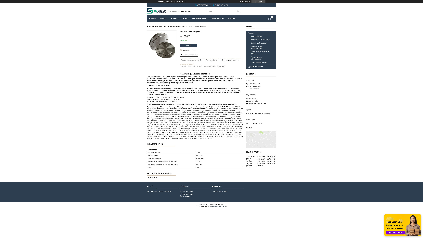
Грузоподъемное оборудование (257, 58)
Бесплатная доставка (190, 55)
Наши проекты (218, 18)
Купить (188, 45)
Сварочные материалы (259, 62)
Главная (152, 18)
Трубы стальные (256, 36)
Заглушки (185, 26)
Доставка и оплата (199, 18)
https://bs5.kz (253, 98)
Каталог (163, 18)
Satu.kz (221, 204)
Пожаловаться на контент (218, 206)
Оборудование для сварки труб (260, 52)
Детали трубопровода (172, 26)
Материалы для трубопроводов (256, 47)
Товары (251, 33)
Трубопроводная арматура (260, 39)
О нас (185, 18)
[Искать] (238, 11)
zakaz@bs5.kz (253, 101)
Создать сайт (174, 1)
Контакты (175, 18)
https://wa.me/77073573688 (257, 103)
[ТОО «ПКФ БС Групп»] (157, 11)
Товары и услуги (156, 26)
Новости (231, 18)
